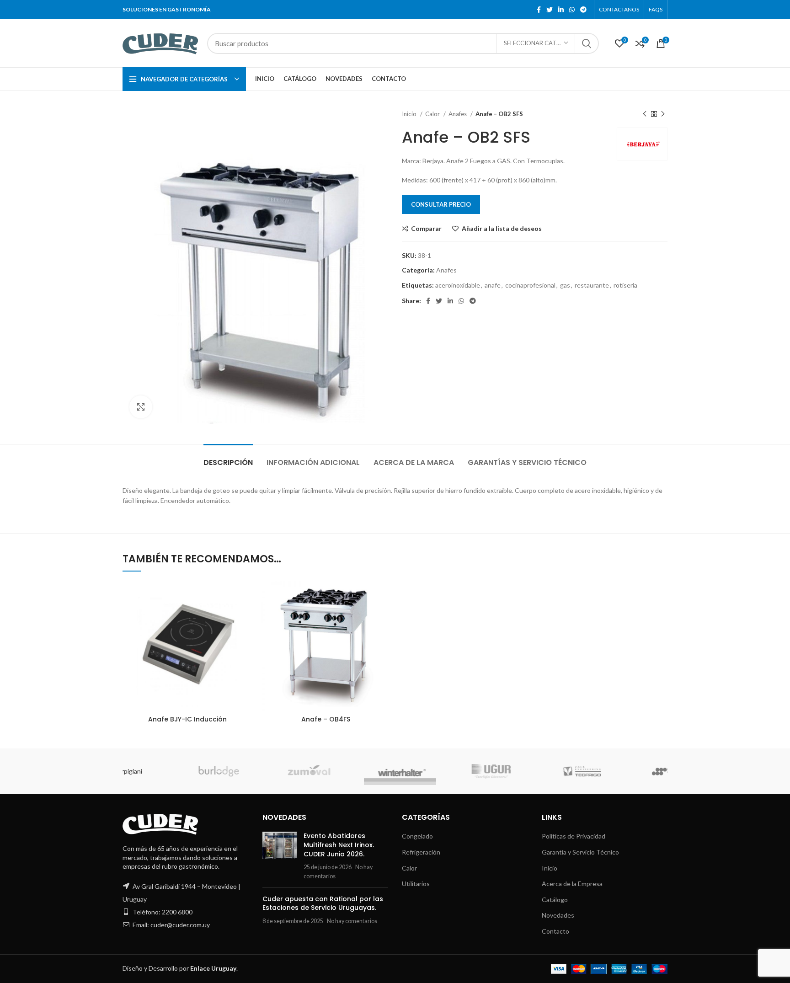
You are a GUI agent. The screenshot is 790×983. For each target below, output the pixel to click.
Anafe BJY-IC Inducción (187, 719)
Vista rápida (245, 616)
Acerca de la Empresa (572, 883)
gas (565, 285)
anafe (493, 285)
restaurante (592, 285)
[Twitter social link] (549, 10)
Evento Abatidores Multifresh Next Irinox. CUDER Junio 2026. (339, 844)
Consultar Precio (441, 204)
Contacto (555, 931)
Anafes (458, 114)
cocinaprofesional (530, 285)
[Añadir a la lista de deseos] (245, 637)
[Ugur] (349, 771)
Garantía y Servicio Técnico (580, 852)
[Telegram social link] (583, 10)
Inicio (410, 114)
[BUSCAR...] (586, 43)
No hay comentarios (352, 921)
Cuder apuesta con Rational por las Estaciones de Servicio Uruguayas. (322, 903)
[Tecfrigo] (440, 771)
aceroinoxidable (457, 285)
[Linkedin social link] (560, 10)
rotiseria (625, 285)
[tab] (228, 458)
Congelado (417, 836)
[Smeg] (531, 771)
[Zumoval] (168, 771)
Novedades (558, 915)
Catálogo (555, 899)
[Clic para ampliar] (140, 406)
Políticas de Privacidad (573, 836)
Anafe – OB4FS (325, 719)
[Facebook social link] (539, 10)
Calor (433, 114)
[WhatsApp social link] (571, 10)
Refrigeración (421, 852)
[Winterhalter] (259, 771)
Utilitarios (416, 883)
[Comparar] (245, 596)
